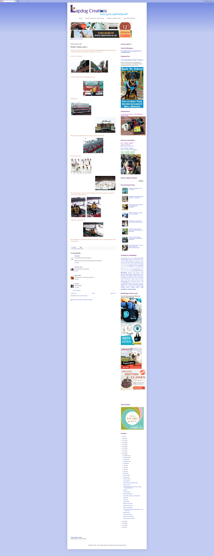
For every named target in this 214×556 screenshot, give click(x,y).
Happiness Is (123, 265)
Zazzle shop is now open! (129, 518)
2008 (123, 523)
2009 (123, 521)
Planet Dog (134, 271)
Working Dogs (126, 512)
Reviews (124, 273)
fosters (126, 284)
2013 (123, 448)
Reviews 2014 (140, 274)
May (124, 469)
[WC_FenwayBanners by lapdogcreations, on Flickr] (80, 72)
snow (142, 287)
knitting (123, 286)
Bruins (75, 248)
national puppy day (132, 286)
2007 (123, 525)
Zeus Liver (137, 280)
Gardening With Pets (134, 263)
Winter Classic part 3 (128, 503)
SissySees (76, 267)
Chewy (138, 259)
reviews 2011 (135, 287)
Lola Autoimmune (130, 265)
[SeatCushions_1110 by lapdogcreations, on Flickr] (93, 153)
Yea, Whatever (126, 481)
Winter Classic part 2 (128, 505)
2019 (123, 436)
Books (127, 259)
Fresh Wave (123, 263)
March (125, 473)
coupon (129, 283)
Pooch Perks (140, 271)
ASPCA (128, 258)
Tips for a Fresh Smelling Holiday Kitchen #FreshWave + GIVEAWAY (136, 238)
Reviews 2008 (131, 272)
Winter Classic (80, 248)
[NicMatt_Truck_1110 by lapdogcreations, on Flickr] (93, 96)
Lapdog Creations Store (114, 18)
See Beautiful (124, 277)
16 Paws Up (124, 258)
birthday (125, 283)
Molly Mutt (135, 266)
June (124, 467)
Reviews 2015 (124, 275)
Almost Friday (126, 501)
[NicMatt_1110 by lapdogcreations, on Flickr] (93, 236)
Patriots (136, 269)
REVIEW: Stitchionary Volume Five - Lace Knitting (135, 213)
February (125, 475)
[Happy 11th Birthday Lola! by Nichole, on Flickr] (127, 145)
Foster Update (126, 484)
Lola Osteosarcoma (138, 265)
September (126, 461)
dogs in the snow (140, 283)
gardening (130, 284)
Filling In (125, 490)
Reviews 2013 (132, 274)
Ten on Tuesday (139, 277)
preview (138, 286)
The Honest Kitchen (134, 278)
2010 (123, 454)
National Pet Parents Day (126, 269)
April (124, 471)
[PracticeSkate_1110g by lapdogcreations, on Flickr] (105, 190)
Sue (75, 283)
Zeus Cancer (131, 280)
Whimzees (141, 278)
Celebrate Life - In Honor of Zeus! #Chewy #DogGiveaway (136, 221)
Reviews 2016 (132, 275)
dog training (133, 283)
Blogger (124, 545)
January (125, 477)
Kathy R (76, 275)
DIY (133, 261)
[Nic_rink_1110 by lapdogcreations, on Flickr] (78, 217)
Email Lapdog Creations (76, 537)
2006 (123, 527)
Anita (75, 256)
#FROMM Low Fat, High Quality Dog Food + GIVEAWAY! (136, 197)
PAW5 (132, 269)
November (125, 457)
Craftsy (130, 261)
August (125, 463)
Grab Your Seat (126, 479)
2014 (123, 446)
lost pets (126, 286)
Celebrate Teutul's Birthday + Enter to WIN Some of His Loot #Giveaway (136, 230)
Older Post (113, 293)
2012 (123, 450)
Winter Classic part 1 (128, 507)
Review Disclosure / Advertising (94, 18)
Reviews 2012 (124, 274)
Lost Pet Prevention (125, 266)
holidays (141, 284)
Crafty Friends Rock (127, 514)
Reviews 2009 (139, 272)
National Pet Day (139, 268)
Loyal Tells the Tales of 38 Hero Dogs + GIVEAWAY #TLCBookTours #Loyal (136, 246)
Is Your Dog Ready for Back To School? (132, 60)
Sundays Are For (131, 277)
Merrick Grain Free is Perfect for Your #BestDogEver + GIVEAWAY (136, 206)
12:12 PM (76, 287)
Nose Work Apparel (129, 18)
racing (141, 286)
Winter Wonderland (127, 493)
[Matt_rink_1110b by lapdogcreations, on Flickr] (93, 217)
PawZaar (140, 269)
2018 (123, 438)
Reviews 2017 (140, 275)
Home (80, 18)
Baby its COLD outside (128, 516)
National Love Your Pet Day (129, 268)
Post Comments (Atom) (82, 295)
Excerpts (138, 262)
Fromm (127, 263)
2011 (123, 452)
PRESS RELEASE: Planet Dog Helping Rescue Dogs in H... (132, 487)
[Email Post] (80, 247)
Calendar (134, 259)
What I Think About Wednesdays (130, 482)
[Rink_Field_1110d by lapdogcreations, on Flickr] (105, 133)
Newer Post (73, 293)
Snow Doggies (126, 491)
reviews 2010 (125, 287)
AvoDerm (133, 258)
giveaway (136, 284)
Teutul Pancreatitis (125, 278)
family (122, 284)
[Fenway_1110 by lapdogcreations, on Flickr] (81, 115)
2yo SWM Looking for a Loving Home (131, 495)
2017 (123, 440)
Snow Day (125, 497)
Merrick (131, 266)
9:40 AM (76, 271)
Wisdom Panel (124, 280)
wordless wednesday (128, 289)
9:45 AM (76, 279)
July (124, 465)
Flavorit (142, 262)
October (125, 459)
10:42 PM (76, 262)
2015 (123, 444)
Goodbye (141, 263)
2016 (123, 442)
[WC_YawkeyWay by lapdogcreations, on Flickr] (99, 72)
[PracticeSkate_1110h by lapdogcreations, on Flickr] (81, 173)
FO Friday (125, 499)
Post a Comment (76, 290)
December (125, 455)
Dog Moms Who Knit (130, 262)
